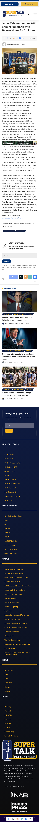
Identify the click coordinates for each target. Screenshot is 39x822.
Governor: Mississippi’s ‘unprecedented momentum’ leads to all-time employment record (18, 356)
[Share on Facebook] (7, 38)
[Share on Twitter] (10, 38)
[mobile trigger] (30, 14)
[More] (23, 38)
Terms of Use (21, 265)
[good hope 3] (19, 143)
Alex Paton (12, 44)
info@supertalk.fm (18, 786)
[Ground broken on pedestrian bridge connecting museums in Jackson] (19, 377)
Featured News (9, 230)
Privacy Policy (16, 267)
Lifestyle (29, 314)
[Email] (13, 38)
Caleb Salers (8, 362)
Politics (29, 350)
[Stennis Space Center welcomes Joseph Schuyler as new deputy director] (19, 301)
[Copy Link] (16, 38)
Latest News (20, 230)
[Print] (20, 38)
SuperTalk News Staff (11, 323)
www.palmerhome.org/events (12, 218)
